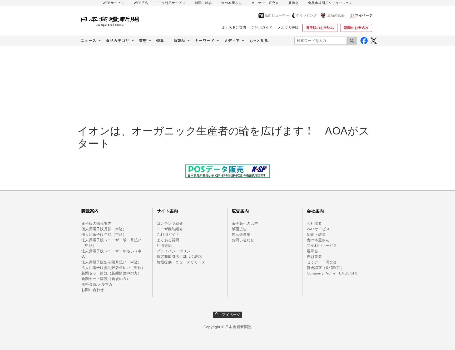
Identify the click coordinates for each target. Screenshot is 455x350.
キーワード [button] (205, 40)
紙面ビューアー (277, 15)
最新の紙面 (336, 15)
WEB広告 (141, 3)
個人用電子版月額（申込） (103, 229)
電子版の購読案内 (96, 223)
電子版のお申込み (320, 28)
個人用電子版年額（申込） (103, 234)
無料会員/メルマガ (97, 284)
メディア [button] (232, 40)
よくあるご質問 (234, 27)
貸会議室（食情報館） (325, 268)
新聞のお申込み (356, 28)
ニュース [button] (88, 40)
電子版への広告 (245, 223)
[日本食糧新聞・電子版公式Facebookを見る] (364, 41)
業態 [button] (143, 40)
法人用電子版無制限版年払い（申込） (113, 268)
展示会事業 (241, 234)
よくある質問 (168, 240)
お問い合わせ (92, 290)
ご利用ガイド (262, 27)
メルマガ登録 (288, 27)
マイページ (230, 314)
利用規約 (164, 245)
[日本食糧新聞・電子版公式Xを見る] (373, 41)
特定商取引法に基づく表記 (179, 256)
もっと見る (258, 40)
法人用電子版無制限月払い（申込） (111, 262)
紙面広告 (239, 229)
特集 (160, 40)
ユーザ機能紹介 (170, 229)
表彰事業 (314, 256)
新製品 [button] (179, 40)
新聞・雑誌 (203, 3)
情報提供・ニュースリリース (181, 262)
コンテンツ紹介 (170, 223)
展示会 (293, 3)
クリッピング (306, 15)
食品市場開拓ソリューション (330, 3)
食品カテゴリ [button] (118, 40)
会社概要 (314, 223)
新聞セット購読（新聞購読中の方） (111, 273)
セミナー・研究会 (265, 3)
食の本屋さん (231, 3)
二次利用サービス (171, 3)
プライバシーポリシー (175, 251)
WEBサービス (113, 3)
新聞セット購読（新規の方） (105, 279)
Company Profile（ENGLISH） (333, 273)
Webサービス (318, 229)
